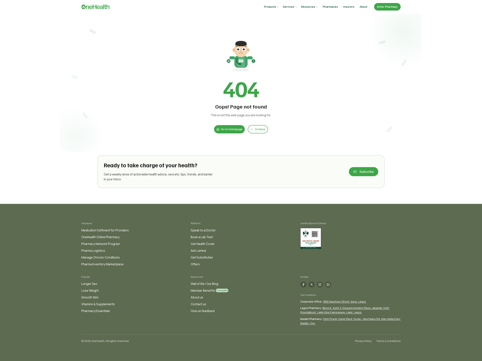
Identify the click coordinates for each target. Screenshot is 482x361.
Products (270, 6)
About (363, 6)
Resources (308, 6)
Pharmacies (330, 6)
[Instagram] (320, 284)
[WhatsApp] (328, 284)
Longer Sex (89, 284)
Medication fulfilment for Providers (105, 230)
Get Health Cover (203, 244)
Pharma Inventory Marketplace (102, 264)
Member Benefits (203, 290)
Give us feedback (203, 311)
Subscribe (366, 172)
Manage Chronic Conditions (100, 257)
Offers (195, 264)
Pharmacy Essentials (95, 311)
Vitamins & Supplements (98, 304)
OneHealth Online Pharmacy (100, 237)
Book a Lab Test (202, 237)
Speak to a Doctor (203, 230)
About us (197, 297)
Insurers (348, 6)
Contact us (198, 304)
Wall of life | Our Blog (204, 284)
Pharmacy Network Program (100, 244)
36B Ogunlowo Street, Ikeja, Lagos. (344, 301)
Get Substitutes (202, 257)
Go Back (260, 129)
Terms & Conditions (388, 341)
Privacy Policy (363, 341)
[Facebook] (303, 284)
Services (288, 6)
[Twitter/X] (312, 284)
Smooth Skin (89, 297)
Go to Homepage (232, 129)
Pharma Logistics (93, 251)
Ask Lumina (198, 251)
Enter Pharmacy (387, 6)
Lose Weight (90, 290)
